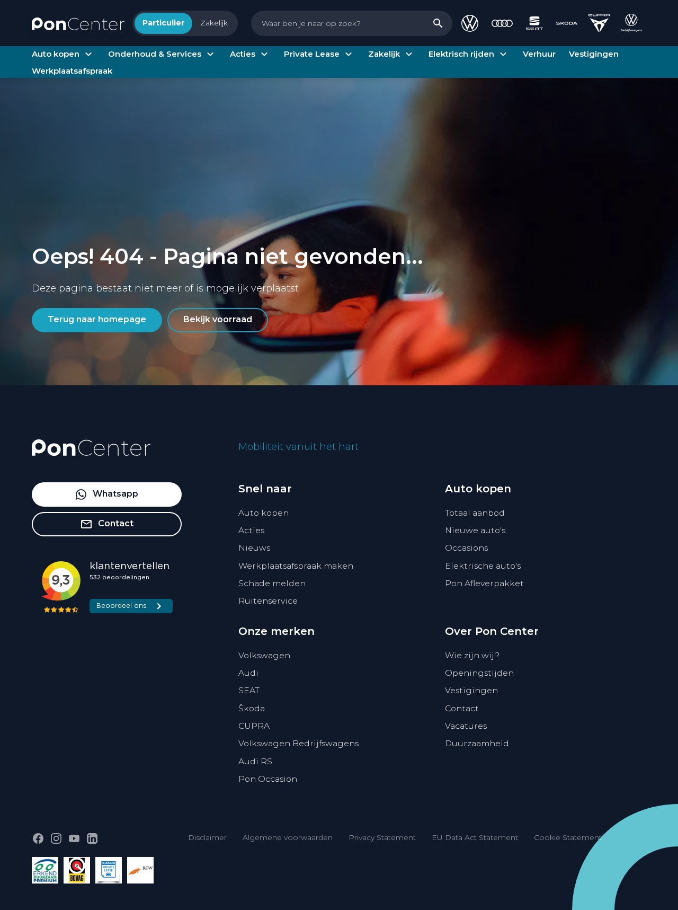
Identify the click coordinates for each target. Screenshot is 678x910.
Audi (248, 673)
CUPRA (254, 726)
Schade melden (272, 583)
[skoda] (567, 23)
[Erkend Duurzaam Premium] (45, 870)
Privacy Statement (382, 837)
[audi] (502, 23)
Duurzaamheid (477, 743)
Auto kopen (263, 513)
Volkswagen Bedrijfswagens (298, 743)
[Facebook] (38, 838)
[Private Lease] (108, 870)
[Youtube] (74, 838)
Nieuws (254, 548)
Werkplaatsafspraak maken (295, 566)
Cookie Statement (568, 837)
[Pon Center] (78, 23)
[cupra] (599, 23)
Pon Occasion (267, 779)
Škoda (251, 708)
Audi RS (255, 761)
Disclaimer (207, 837)
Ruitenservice (268, 601)
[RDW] (140, 870)
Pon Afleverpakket (484, 583)
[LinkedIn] (92, 838)
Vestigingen (471, 690)
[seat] (534, 23)
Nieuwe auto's (475, 530)
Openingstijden (479, 673)
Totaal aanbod (475, 513)
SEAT (249, 690)
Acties (251, 530)
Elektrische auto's (483, 566)
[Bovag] (77, 870)
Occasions (466, 548)
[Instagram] (56, 838)
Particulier (163, 23)
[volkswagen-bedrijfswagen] (631, 23)
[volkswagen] (470, 23)
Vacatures (466, 726)
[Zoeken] (438, 23)
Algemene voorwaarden (288, 837)
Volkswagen (264, 655)
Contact (462, 708)
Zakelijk (214, 23)
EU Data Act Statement (475, 837)
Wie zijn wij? (472, 655)
